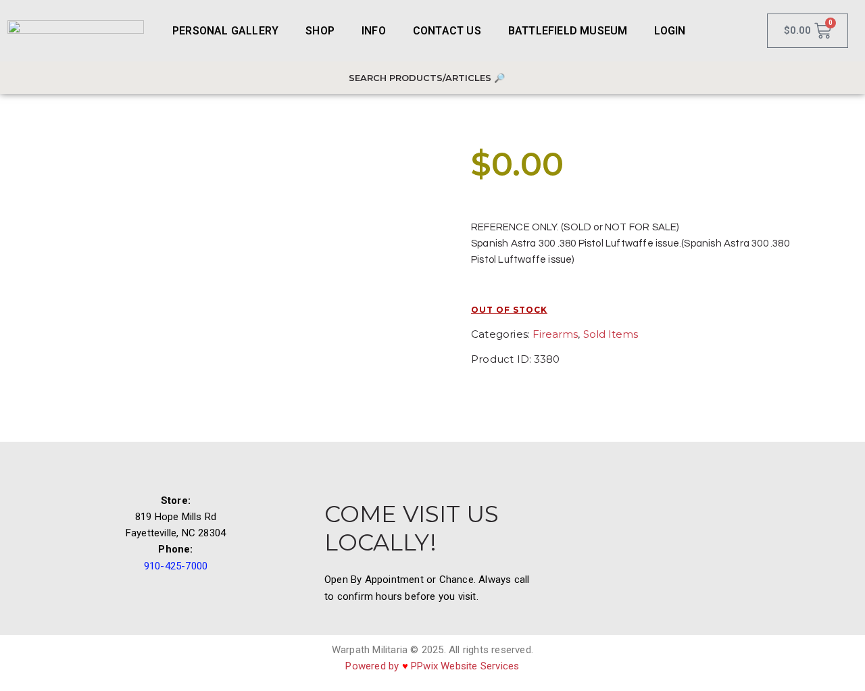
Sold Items (610, 334)
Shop (320, 30)
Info (374, 30)
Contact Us (447, 30)
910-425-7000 (175, 566)
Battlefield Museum (568, 30)
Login (669, 30)
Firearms (555, 334)
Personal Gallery (225, 30)
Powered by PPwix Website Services (432, 666)
